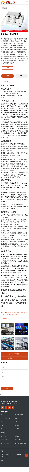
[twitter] (6, 407)
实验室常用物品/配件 (20, 443)
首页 (2, 414)
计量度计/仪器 (5, 443)
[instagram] (13, 407)
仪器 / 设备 (4, 439)
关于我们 (17, 425)
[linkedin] (9, 407)
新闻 (16, 418)
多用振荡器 (11, 358)
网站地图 (17, 428)
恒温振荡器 (15, 314)
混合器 (14, 312)
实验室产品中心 (5, 418)
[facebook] (2, 407)
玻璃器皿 (17, 436)
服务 (2, 421)
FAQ (2, 425)
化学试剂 (3, 436)
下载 (16, 421)
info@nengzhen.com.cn (11, 403)
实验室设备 (8, 312)
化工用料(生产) (19, 414)
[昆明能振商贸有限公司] (12, 2)
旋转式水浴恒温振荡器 (13, 354)
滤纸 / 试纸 (18, 439)
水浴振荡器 (7, 314)
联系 (2, 428)
